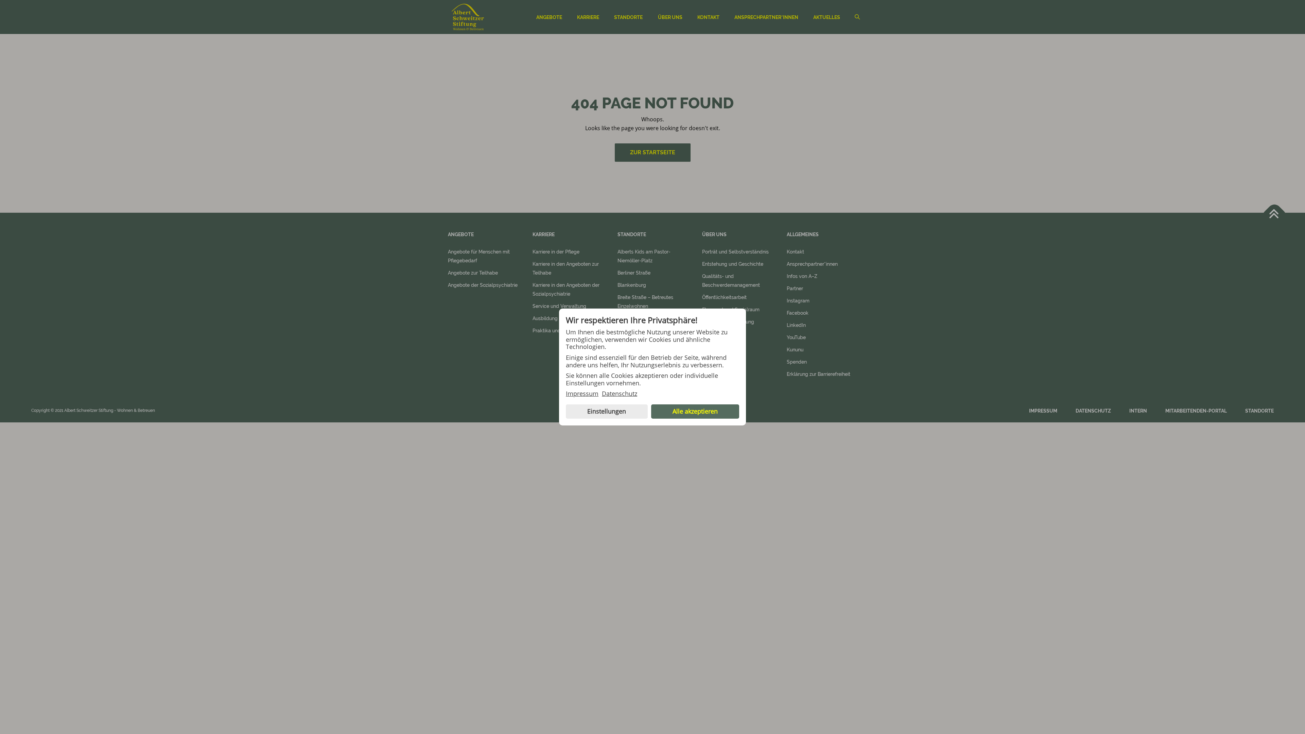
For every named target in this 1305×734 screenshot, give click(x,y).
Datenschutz (619, 394)
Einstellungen (606, 411)
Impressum (582, 394)
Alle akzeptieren (695, 411)
